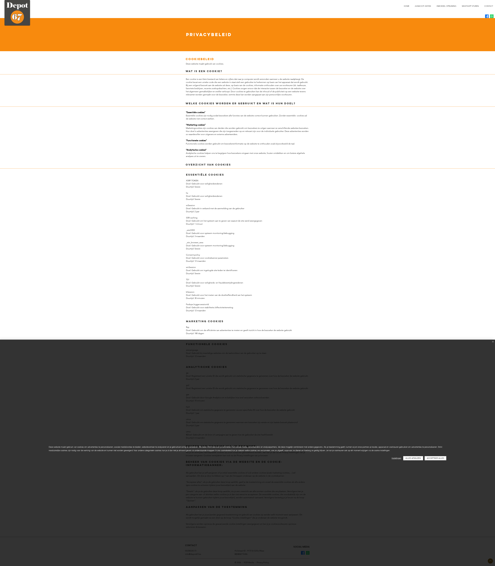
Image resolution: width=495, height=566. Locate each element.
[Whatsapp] (492, 16)
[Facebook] (487, 16)
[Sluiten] (492, 342)
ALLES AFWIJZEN (413, 458)
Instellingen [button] (396, 458)
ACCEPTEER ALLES (435, 458)
